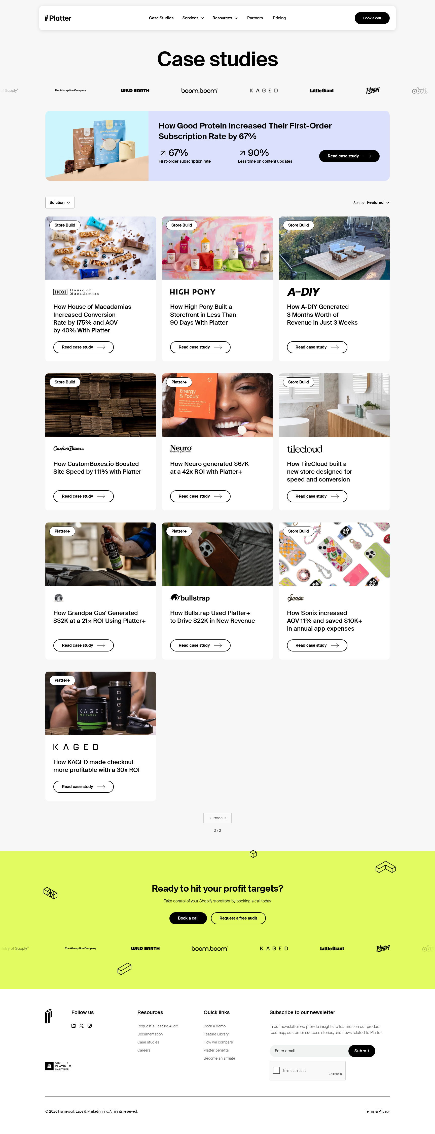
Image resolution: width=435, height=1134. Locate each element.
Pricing (279, 18)
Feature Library (216, 1034)
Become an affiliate (219, 1058)
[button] (193, 18)
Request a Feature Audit (157, 1026)
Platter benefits (216, 1050)
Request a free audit (238, 918)
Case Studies (161, 18)
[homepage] (58, 18)
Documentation (150, 1034)
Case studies (148, 1042)
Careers (144, 1050)
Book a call (372, 18)
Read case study (343, 156)
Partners (255, 18)
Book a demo (215, 1026)
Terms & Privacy (377, 1111)
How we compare (218, 1042)
